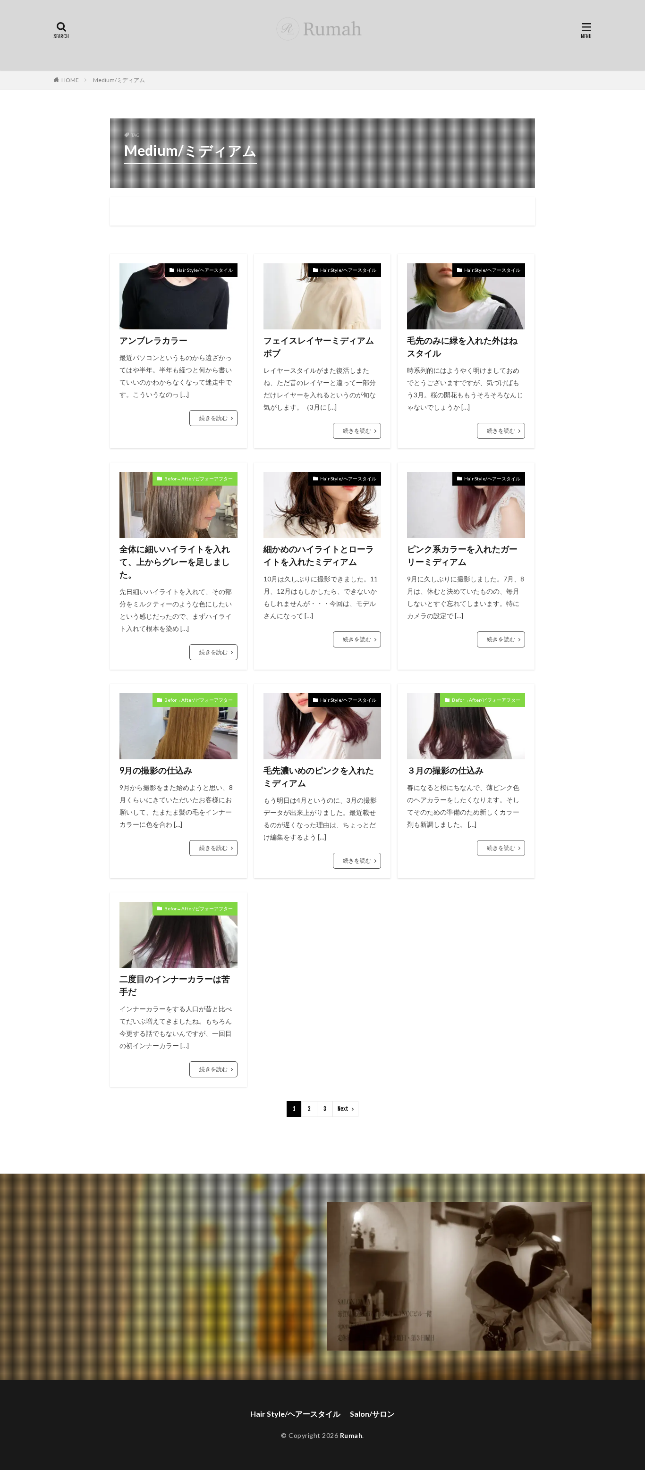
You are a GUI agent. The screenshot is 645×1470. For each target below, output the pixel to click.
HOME (70, 80)
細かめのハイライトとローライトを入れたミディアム (318, 555)
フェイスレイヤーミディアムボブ (318, 346)
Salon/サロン (372, 1413)
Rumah (351, 1435)
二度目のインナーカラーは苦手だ (174, 985)
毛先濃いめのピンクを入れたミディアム (318, 776)
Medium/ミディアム (119, 80)
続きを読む (213, 417)
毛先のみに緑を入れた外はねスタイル (462, 346)
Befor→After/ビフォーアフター (198, 478)
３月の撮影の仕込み (445, 770)
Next (343, 1108)
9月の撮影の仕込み (155, 770)
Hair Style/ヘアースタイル (205, 270)
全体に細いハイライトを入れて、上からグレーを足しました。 (174, 562)
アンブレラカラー (153, 340)
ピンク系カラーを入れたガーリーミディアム (462, 555)
